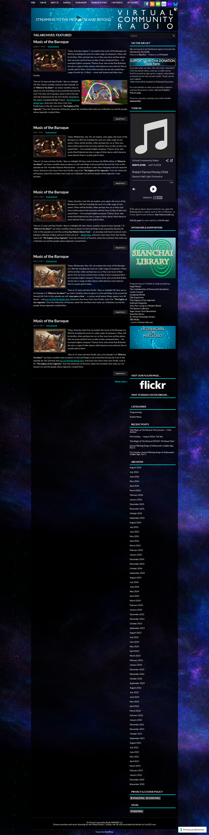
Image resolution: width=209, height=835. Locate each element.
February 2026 (136, 495)
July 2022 (134, 692)
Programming (53, 46)
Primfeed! (163, 54)
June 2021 (134, 752)
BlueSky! (143, 54)
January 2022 (136, 720)
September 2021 (137, 738)
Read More (120, 119)
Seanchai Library (137, 314)
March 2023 (135, 655)
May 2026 (134, 481)
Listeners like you (145, 322)
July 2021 (134, 747)
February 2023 (136, 660)
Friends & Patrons (99, 2)
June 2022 (134, 697)
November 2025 (137, 509)
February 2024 (136, 605)
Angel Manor (135, 286)
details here (86, 235)
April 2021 (134, 761)
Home (33, 2)
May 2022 (134, 701)
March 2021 (135, 766)
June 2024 (134, 587)
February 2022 (136, 715)
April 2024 (134, 596)
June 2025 (134, 532)
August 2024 (135, 577)
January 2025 (136, 554)
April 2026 (134, 486)
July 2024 (134, 582)
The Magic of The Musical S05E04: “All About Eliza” (152, 441)
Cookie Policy (154, 798)
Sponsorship (81, 2)
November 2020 (137, 784)
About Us (55, 2)
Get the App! (132, 2)
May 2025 (134, 536)
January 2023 (136, 665)
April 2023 (134, 651)
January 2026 (136, 499)
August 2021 (135, 743)
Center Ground (136, 292)
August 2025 (135, 522)
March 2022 (135, 711)
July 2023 (134, 637)
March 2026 (135, 490)
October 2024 (136, 568)
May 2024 (134, 591)
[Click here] (153, 255)
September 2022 (137, 683)
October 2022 (136, 678)
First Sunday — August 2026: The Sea (146, 436)
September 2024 (137, 573)
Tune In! (43, 2)
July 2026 (134, 472)
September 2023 (137, 628)
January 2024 (136, 610)
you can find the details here (57, 299)
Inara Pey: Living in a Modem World (145, 305)
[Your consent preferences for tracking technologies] (192, 830)
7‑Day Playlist (117, 2)
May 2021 (134, 756)
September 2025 (137, 518)
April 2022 (134, 706)
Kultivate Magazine (138, 303)
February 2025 (136, 550)
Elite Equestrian (137, 297)
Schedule (67, 2)
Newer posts (121, 381)
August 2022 (135, 688)
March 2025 (135, 545)
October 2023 (136, 623)
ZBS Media (134, 319)
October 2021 (136, 733)
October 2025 (136, 513)
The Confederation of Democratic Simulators (149, 289)
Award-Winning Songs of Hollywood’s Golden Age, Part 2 (152, 447)
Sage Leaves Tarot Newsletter (143, 311)
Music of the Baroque (51, 41)
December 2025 (137, 504)
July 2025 (134, 527)
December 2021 (137, 724)
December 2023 (137, 614)
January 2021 (136, 775)
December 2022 (137, 669)
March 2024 (135, 600)
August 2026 (135, 467)
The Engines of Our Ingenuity (142, 300)
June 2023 (134, 642)
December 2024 (137, 559)
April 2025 (134, 541)
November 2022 (137, 674)
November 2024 (137, 564)
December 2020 (137, 779)
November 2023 (137, 619)
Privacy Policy (138, 798)
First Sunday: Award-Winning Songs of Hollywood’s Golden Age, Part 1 (152, 453)
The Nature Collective (139, 308)
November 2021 (137, 729)
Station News (136, 417)
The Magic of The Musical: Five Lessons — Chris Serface (150, 431)
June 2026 (134, 476)
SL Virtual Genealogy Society (142, 317)
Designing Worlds (137, 294)
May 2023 (134, 646)
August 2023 (135, 632)
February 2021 (136, 770)
